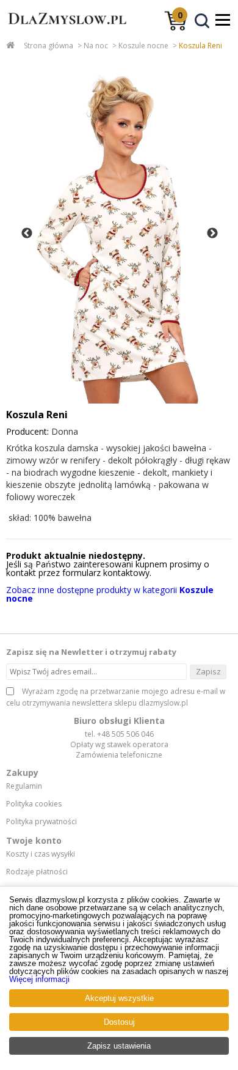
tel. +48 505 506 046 (119, 734)
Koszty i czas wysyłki (40, 854)
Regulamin (24, 786)
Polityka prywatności (41, 822)
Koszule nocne (143, 45)
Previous (27, 233)
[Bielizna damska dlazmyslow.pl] (64, 29)
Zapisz (208, 671)
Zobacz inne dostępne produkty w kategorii (110, 594)
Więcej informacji (39, 979)
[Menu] (223, 19)
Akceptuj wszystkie (119, 998)
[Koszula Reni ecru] (118, 234)
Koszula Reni (200, 45)
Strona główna (48, 45)
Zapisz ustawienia (119, 1045)
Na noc (96, 45)
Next (212, 233)
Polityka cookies (34, 804)
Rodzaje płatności (37, 872)
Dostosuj (119, 1022)
